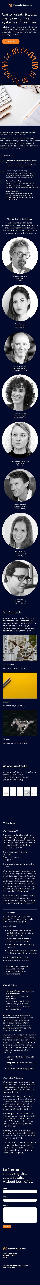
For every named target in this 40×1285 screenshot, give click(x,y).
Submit (6, 1226)
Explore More (10, 41)
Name (5, 1188)
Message (6, 1205)
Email (5, 1197)
